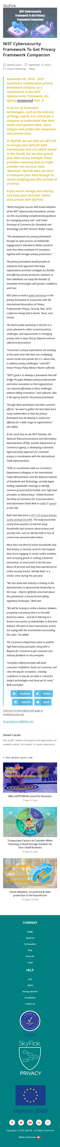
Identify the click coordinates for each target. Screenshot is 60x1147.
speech (52, 503)
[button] (21, 693)
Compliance (30, 998)
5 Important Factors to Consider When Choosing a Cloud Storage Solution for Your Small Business (30, 844)
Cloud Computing (16, 68)
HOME (30, 932)
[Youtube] (30, 1122)
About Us (30, 938)
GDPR (30, 985)
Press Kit (30, 956)
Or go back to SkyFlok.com (18, 721)
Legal (30, 962)
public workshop (37, 295)
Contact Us (30, 1004)
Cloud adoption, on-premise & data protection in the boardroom (30, 893)
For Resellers (30, 944)
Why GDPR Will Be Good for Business (30, 796)
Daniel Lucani (14, 64)
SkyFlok (9, 5)
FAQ (30, 979)
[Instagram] (48, 1122)
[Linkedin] (39, 1122)
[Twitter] (21, 1122)
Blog (30, 950)
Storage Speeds (30, 991)
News (32, 68)
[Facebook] (12, 1122)
